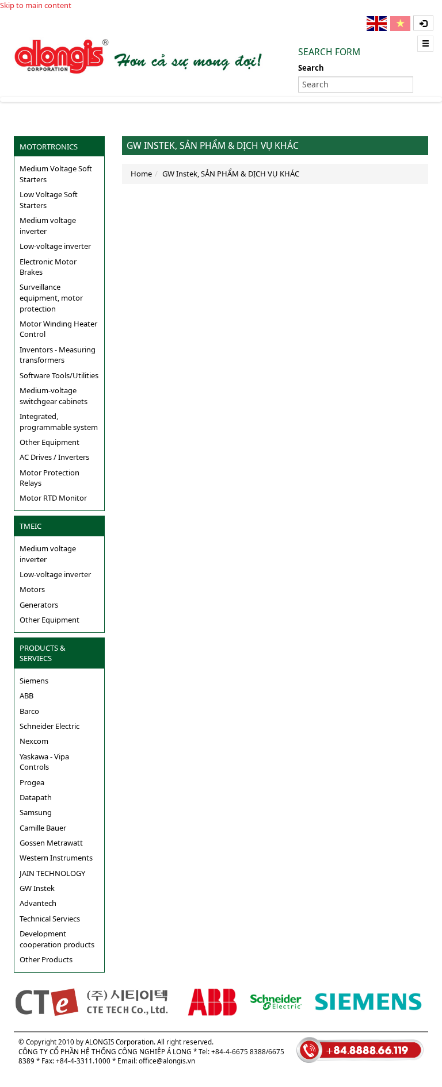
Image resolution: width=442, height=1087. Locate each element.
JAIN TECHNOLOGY (52, 873)
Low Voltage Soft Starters (49, 199)
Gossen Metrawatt (51, 843)
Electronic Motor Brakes (48, 267)
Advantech (38, 903)
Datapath (36, 797)
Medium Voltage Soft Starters (56, 174)
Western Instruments (56, 857)
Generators (39, 605)
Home (141, 173)
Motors (32, 589)
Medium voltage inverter (48, 225)
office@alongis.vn (167, 1060)
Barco (29, 711)
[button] (423, 23)
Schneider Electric (49, 726)
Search (311, 68)
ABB (26, 695)
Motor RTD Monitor (53, 498)
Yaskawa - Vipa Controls (44, 762)
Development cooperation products (57, 939)
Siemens (34, 680)
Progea (32, 782)
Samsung (36, 812)
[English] (377, 23)
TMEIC (30, 526)
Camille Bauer (43, 828)
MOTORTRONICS (49, 146)
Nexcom (34, 741)
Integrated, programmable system (59, 421)
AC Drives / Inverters (54, 457)
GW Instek (37, 888)
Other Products (46, 959)
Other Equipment (49, 442)
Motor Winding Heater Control (58, 329)
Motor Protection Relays (49, 478)
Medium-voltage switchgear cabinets (53, 395)
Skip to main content (35, 5)
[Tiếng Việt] (401, 23)
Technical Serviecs (50, 918)
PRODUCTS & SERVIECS (43, 653)
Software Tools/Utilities (59, 375)
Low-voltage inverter (55, 246)
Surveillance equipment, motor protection (51, 297)
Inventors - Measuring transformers (58, 355)
